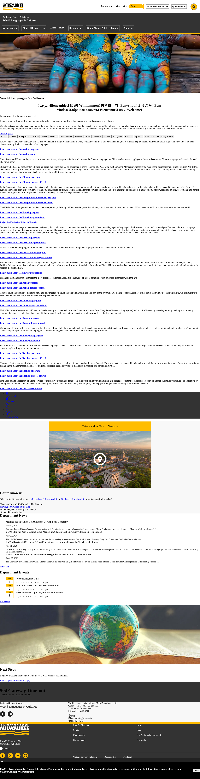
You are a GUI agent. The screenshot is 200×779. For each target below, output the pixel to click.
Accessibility (110, 757)
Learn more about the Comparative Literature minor (26, 202)
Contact (6, 748)
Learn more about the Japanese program (20, 300)
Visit (118, 6)
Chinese (13, 136)
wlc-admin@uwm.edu (81, 718)
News (139, 725)
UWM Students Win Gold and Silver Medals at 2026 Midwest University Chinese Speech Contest (54, 532)
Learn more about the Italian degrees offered (22, 288)
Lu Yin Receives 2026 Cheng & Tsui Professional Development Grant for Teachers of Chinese (52, 542)
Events (140, 730)
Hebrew (78, 136)
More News (5, 566)
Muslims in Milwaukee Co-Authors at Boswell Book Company (37, 522)
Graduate (10, 401)
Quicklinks (177, 6)
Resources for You (156, 6)
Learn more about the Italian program (19, 283)
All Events (5, 601)
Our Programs (6, 133)
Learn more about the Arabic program (19, 149)
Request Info (106, 6)
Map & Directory (81, 725)
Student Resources (32, 28)
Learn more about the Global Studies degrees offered (26, 257)
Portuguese (117, 136)
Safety (76, 730)
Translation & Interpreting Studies (159, 136)
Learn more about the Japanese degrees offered (23, 305)
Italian (87, 136)
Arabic (4, 136)
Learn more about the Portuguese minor (20, 340)
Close (196, 770)
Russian (128, 136)
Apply (133, 6)
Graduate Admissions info (73, 499)
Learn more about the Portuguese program (21, 335)
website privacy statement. (21, 771)
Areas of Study (57, 28)
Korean (107, 136)
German (53, 136)
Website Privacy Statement (85, 757)
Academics (8, 28)
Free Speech (79, 735)
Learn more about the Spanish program (20, 371)
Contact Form (77, 721)
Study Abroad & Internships (101, 28)
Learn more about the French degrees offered (22, 217)
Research (74, 28)
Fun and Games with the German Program (37, 585)
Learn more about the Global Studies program (23, 252)
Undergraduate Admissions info (43, 499)
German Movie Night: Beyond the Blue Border (39, 592)
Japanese (97, 136)
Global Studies (66, 136)
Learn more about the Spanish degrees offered (23, 376)
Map (73, 715)
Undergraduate (13, 396)
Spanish (138, 136)
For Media (141, 740)
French (44, 136)
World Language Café (27, 578)
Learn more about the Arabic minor (18, 154)
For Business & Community (150, 735)
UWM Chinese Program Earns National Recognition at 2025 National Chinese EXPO (48, 554)
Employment (79, 740)
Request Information (14, 680)
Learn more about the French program (19, 212)
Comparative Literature (29, 136)
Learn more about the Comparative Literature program (28, 197)
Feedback (127, 757)
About (127, 28)
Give (125, 6)
